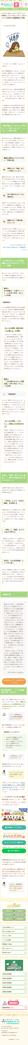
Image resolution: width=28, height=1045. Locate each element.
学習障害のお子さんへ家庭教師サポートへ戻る (14, 681)
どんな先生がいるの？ (9, 931)
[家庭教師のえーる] (7, 4)
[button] (26, 5)
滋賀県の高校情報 (7, 991)
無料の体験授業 (13, 1035)
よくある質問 (7, 940)
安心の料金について (9, 927)
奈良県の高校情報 (7, 983)
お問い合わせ (7, 952)
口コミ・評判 (7, 935)
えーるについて (8, 948)
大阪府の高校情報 (7, 974)
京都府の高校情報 (7, 978)
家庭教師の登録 (5, 1035)
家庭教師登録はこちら (8, 1007)
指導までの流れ (8, 944)
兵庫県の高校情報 (7, 987)
